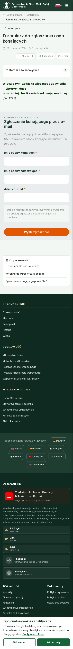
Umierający (33, 14)
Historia (7, 329)
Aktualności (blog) (13, 597)
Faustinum (8, 602)
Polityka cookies (56, 597)
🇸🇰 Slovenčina (36, 464)
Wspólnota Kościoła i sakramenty (21, 378)
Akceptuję (53, 642)
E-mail (65, 56)
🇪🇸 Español (36, 448)
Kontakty (7, 592)
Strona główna (14, 14)
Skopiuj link (27, 56)
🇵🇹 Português (36, 456)
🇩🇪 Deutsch (59, 440)
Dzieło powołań (11, 312)
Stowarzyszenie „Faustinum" (19, 403)
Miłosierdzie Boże (13, 355)
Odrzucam (19, 642)
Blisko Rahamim (11, 421)
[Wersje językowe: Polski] (58, 5)
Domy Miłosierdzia (13, 398)
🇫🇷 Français (55, 448)
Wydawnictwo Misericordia (18, 607)
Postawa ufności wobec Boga (19, 366)
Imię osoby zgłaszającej (22, 171)
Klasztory (8, 318)
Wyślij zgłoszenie (36, 232)
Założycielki (9, 324)
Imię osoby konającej (20, 152)
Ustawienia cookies (58, 602)
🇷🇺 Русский (57, 456)
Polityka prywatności (58, 592)
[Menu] (66, 5)
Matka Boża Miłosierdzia (16, 361)
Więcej (6, 335)
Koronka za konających (37, 70)
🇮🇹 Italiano (15, 456)
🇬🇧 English (16, 448)
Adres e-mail (14, 189)
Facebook (47, 56)
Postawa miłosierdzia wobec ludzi (22, 372)
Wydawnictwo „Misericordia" (19, 409)
